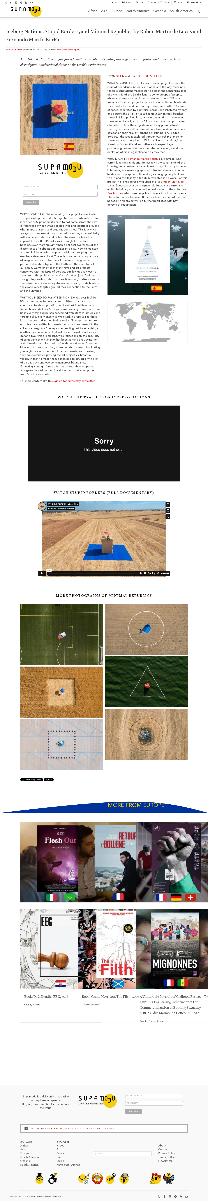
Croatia (37, 1005)
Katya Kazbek (15, 50)
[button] (198, 11)
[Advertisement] (104, 1058)
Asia (23, 1149)
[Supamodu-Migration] (84, 1174)
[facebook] (164, 1196)
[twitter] (159, 1196)
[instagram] (170, 1196)
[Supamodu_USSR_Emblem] (97, 1174)
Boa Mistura (115, 193)
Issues (60, 1145)
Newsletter (165, 1161)
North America (29, 1157)
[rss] (181, 1196)
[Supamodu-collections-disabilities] (52, 1174)
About (162, 1145)
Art (58, 1149)
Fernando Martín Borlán (143, 159)
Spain (76, 50)
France (152, 1021)
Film (59, 1157)
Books (60, 1153)
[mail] (186, 1196)
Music (60, 1161)
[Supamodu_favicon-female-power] (155, 1174)
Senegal (160, 1021)
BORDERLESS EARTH (149, 76)
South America (29, 1164)
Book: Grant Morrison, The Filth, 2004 (110, 997)
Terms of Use (166, 1157)
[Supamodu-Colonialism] (124, 1174)
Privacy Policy (166, 1153)
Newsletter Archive (68, 1164)
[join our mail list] (97, 1093)
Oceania (25, 1161)
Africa (24, 1145)
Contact (163, 1149)
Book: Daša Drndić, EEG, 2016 (46, 997)
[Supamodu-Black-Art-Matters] (110, 1174)
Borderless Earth (65, 50)
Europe (24, 1153)
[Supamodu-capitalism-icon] (39, 1174)
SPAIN (120, 76)
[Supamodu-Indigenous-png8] (168, 1174)
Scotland (95, 1005)
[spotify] (175, 1196)
